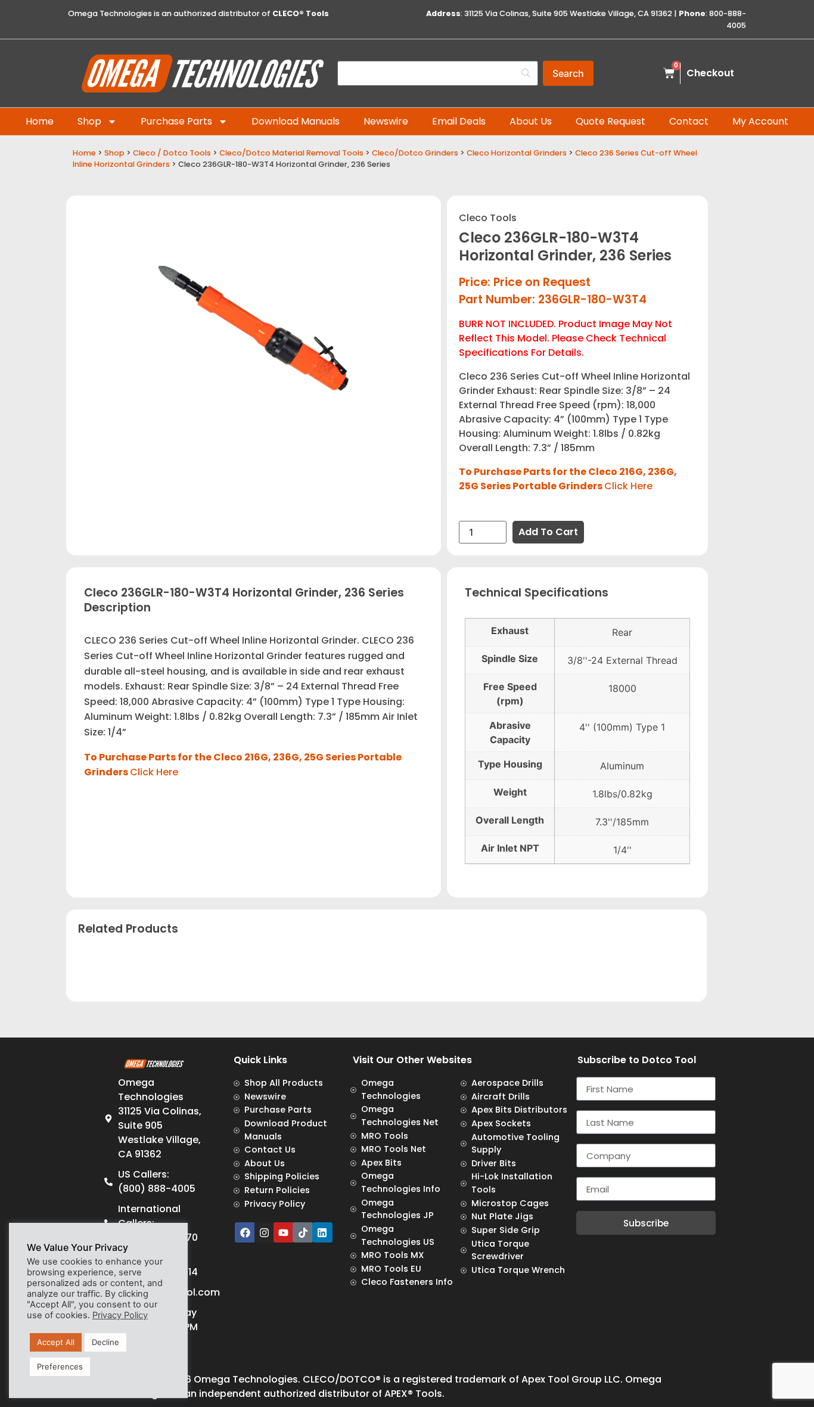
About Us (530, 121)
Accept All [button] (55, 1342)
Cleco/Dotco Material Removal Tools (291, 153)
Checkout (710, 73)
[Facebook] (245, 1232)
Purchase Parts (176, 121)
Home (40, 121)
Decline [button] (105, 1342)
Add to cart (548, 532)
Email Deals (459, 121)
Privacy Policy (120, 1315)
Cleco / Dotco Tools (172, 153)
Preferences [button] (60, 1366)
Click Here (628, 486)
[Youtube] (284, 1232)
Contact (689, 121)
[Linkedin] (322, 1232)
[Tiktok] (303, 1232)
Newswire (385, 121)
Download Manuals (295, 121)
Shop (89, 121)
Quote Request (610, 121)
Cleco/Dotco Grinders (415, 153)
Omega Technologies (246, 1379)
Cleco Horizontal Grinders (517, 153)
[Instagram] (264, 1232)
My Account (760, 121)
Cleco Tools (488, 218)
